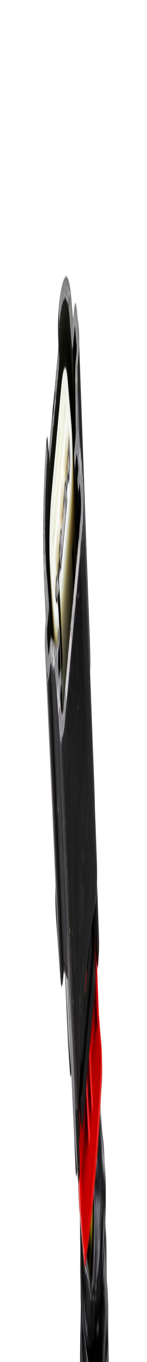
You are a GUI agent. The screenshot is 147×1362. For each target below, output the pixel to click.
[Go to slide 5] (10, 621)
